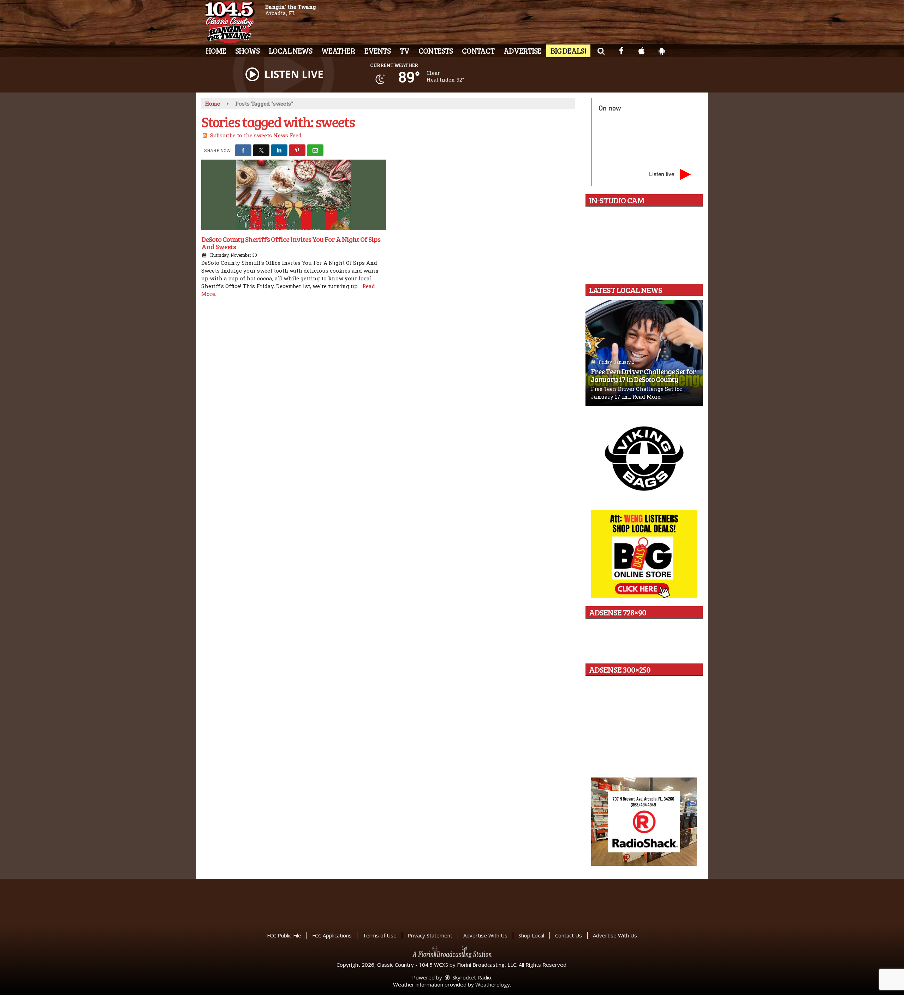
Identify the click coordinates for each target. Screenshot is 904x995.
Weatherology (492, 984)
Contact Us (568, 935)
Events (377, 50)
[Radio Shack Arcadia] (644, 821)
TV (404, 50)
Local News (290, 50)
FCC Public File (284, 935)
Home (216, 50)
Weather (338, 50)
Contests (435, 50)
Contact (478, 50)
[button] (600, 50)
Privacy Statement (430, 935)
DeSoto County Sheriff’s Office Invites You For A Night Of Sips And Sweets (290, 242)
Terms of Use (380, 935)
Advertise (522, 50)
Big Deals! (568, 50)
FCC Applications (332, 935)
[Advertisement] (644, 458)
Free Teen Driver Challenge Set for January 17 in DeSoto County (643, 375)
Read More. (646, 396)
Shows (247, 50)
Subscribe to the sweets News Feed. (256, 135)
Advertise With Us (485, 935)
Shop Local (531, 935)
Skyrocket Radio (471, 977)
